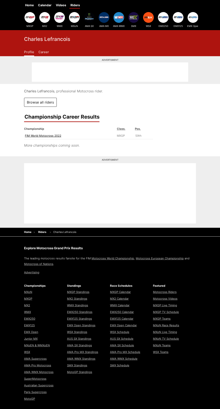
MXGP (29, 26)
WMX (60, 26)
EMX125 (178, 26)
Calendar (45, 5)
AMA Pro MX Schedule (125, 352)
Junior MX (31, 338)
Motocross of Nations (38, 264)
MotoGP (29, 398)
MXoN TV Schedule (166, 338)
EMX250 (163, 26)
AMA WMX (119, 26)
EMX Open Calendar (123, 325)
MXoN (74, 26)
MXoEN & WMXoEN (37, 345)
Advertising (31, 272)
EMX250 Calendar (122, 312)
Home (29, 5)
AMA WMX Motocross (38, 372)
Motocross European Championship (160, 258)
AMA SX (89, 26)
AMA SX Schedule (122, 345)
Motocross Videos (165, 298)
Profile (29, 52)
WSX (148, 26)
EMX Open (193, 26)
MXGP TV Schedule (166, 312)
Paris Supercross (35, 392)
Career (43, 52)
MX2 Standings (77, 298)
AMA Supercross (35, 358)
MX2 (44, 26)
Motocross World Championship (113, 258)
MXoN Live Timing (165, 332)
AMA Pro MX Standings (82, 352)
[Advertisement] (110, 72)
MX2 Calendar (119, 298)
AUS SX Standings (79, 338)
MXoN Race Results (166, 325)
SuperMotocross (35, 378)
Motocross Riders (165, 292)
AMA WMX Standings (81, 358)
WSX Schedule (119, 332)
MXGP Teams (162, 318)
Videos (61, 5)
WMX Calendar (120, 305)
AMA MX (104, 26)
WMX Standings (77, 305)
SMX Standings (77, 365)
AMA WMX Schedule (124, 358)
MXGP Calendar (120, 292)
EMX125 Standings (79, 318)
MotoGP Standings (79, 372)
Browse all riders (40, 102)
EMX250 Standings (79, 312)
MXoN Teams (162, 345)
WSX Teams (160, 352)
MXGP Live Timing (165, 305)
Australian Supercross (38, 385)
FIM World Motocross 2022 (43, 135)
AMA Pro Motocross (37, 365)
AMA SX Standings (79, 345)
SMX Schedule (119, 365)
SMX (133, 26)
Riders (75, 5)
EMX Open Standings (81, 325)
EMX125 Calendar (121, 318)
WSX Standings (77, 332)
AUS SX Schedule (121, 338)
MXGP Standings (78, 292)
